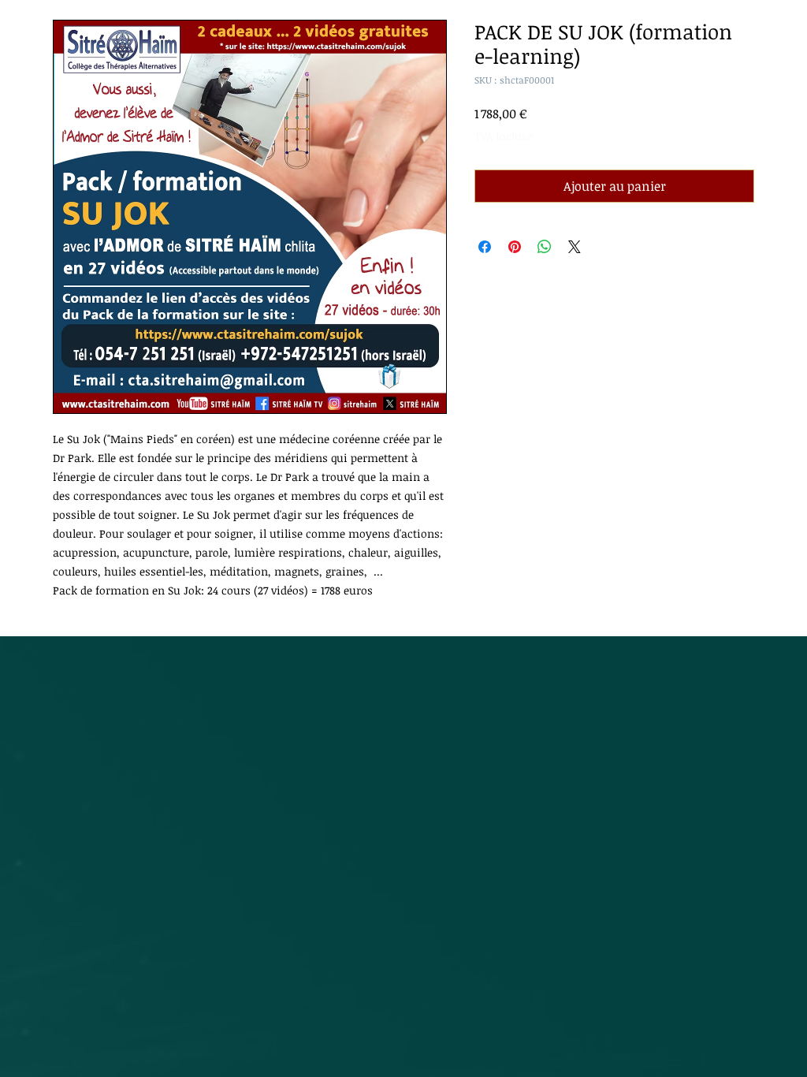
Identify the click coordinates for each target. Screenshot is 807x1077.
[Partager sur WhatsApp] (544, 246)
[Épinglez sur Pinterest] (514, 246)
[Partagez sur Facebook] (484, 246)
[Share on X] (574, 246)
